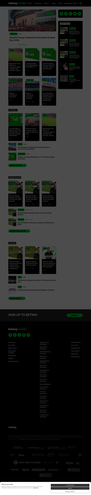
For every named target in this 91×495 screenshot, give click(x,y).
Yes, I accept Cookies (70, 485)
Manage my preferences (70, 491)
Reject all (70, 488)
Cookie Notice (35, 487)
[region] (45, 488)
